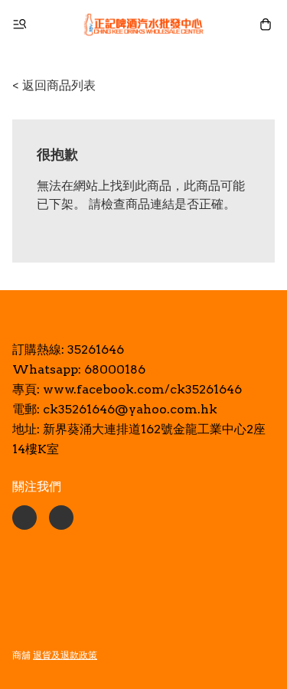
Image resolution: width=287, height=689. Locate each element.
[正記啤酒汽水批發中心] (144, 24)
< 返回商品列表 (54, 85)
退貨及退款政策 (65, 655)
